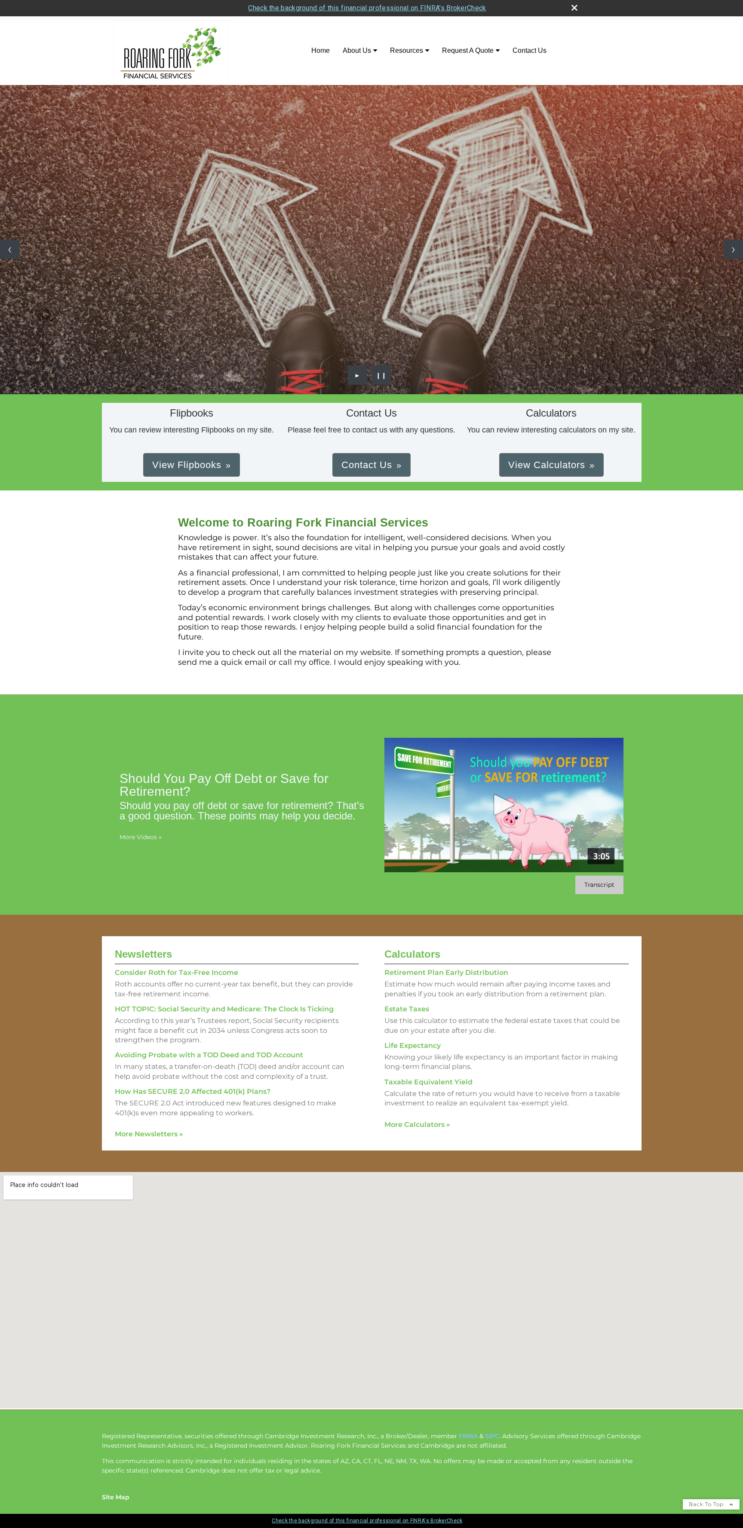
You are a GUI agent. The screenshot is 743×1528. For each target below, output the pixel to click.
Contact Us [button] (366, 465)
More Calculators (417, 1124)
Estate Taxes (406, 1009)
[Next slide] (733, 249)
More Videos (141, 837)
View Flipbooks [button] (186, 465)
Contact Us (530, 50)
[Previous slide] (9, 249)
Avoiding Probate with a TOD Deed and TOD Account (209, 1055)
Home (320, 50)
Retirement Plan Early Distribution (446, 972)
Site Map (115, 1497)
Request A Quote (468, 50)
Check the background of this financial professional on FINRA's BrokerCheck (367, 8)
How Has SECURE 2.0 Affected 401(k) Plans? (192, 1091)
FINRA (468, 1436)
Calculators (412, 954)
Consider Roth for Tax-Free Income (176, 972)
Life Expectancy (412, 1045)
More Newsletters (149, 1134)
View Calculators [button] (546, 465)
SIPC (492, 1436)
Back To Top (707, 1504)
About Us (357, 50)
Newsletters (143, 954)
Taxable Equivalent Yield (428, 1082)
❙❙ (381, 375)
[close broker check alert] (574, 7)
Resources (406, 50)
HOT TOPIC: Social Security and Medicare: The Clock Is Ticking (224, 1009)
